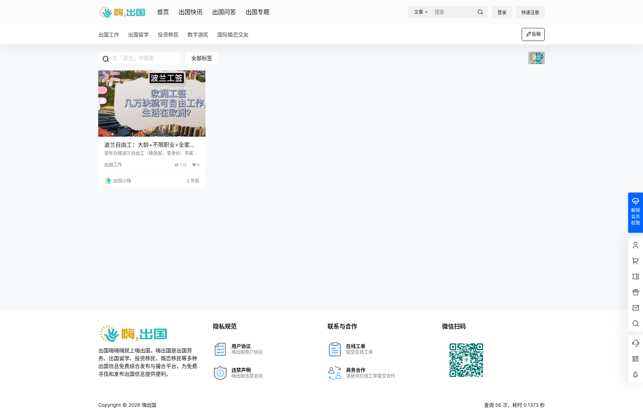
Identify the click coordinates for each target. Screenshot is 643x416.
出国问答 (224, 12)
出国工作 (113, 165)
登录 (502, 12)
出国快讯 (190, 12)
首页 (163, 12)
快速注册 (530, 12)
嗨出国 (148, 405)
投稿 (536, 34)
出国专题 (257, 12)
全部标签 (201, 58)
